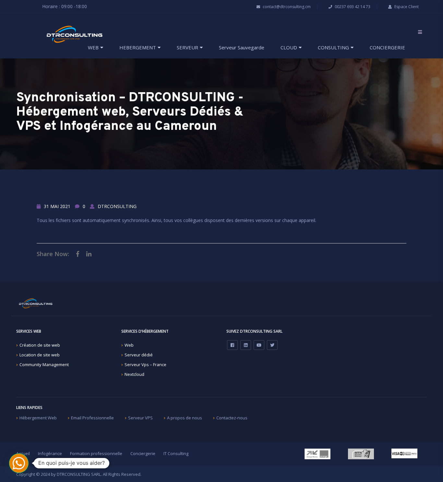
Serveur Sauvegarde (241, 47)
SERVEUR (187, 47)
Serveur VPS (140, 418)
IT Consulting (175, 453)
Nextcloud (134, 374)
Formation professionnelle (96, 453)
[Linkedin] (246, 345)
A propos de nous (184, 418)
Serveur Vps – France (145, 364)
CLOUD (289, 47)
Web (129, 345)
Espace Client (406, 6)
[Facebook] (232, 345)
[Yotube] (259, 345)
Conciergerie (142, 453)
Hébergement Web (38, 418)
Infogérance (50, 453)
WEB (93, 47)
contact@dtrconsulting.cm (286, 6)
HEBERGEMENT (137, 47)
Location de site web (39, 355)
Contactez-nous (231, 418)
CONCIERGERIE (387, 47)
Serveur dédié (139, 355)
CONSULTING (333, 47)
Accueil (23, 453)
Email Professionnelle (92, 418)
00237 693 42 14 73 (352, 6)
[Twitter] (272, 345)
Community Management (44, 364)
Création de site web (39, 345)
